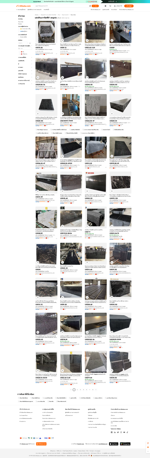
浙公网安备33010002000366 (100, 455)
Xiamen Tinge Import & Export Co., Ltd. (119, 52)
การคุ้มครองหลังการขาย (48, 421)
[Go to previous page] (71, 389)
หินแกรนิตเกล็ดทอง (24, 398)
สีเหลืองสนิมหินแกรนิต (119, 129)
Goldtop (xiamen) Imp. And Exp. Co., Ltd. (94, 307)
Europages (97, 450)
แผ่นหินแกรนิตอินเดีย (75, 129)
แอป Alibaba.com (103, 444)
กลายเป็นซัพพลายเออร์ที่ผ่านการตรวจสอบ (120, 422)
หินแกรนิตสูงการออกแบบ (42, 129)
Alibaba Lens (25, 444)
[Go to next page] (96, 389)
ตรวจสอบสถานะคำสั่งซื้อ (117, 418)
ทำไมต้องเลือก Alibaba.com (26, 412)
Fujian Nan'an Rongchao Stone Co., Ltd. (44, 342)
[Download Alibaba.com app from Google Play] (125, 443)
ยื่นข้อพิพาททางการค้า (93, 418)
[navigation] (25, 202)
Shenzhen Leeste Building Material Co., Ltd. (95, 89)
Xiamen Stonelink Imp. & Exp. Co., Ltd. (119, 307)
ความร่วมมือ (114, 425)
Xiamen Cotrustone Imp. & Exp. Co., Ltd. (45, 200)
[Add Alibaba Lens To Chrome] (41, 443)
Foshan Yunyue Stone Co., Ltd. (67, 53)
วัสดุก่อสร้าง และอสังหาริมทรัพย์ (48, 14)
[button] (90, 6)
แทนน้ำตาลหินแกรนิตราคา (43, 133)
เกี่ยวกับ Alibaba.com (25, 409)
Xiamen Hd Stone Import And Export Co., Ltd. (71, 236)
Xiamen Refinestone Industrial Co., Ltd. (44, 124)
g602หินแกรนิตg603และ (112, 398)
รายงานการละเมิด (92, 427)
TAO (87, 450)
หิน (59, 14)
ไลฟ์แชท (90, 415)
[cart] (110, 6)
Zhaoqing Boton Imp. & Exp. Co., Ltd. (93, 53)
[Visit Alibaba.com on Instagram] (121, 432)
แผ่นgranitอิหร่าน (98, 398)
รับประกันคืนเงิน (46, 415)
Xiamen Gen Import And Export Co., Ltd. (45, 272)
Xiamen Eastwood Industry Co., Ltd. (68, 166)
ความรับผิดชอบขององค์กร (26, 418)
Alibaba (36, 14)
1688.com (59, 450)
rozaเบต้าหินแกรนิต (48, 398)
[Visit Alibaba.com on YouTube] (124, 432)
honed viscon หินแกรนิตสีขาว (88, 133)
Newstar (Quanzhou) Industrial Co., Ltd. (119, 201)
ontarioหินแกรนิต (41, 401)
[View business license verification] (89, 455)
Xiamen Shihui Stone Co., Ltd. (117, 89)
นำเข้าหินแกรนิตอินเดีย (85, 398)
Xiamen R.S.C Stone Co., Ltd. (67, 88)
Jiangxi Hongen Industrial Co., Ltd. (68, 271)
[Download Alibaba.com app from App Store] (113, 443)
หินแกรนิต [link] (73, 14)
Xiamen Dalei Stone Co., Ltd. (116, 124)
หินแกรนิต (51, 401)
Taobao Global (81, 450)
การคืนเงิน (90, 421)
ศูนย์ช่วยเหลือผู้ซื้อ (92, 412)
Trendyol (92, 450)
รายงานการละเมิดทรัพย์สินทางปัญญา (97, 424)
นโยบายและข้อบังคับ (47, 428)
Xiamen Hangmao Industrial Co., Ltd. (44, 53)
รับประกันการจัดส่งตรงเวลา (49, 418)
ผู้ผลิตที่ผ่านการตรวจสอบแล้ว (72, 412)
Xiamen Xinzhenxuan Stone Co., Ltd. (68, 307)
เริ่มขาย (113, 415)
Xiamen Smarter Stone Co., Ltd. (92, 166)
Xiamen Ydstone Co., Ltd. (66, 124)
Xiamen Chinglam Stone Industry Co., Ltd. (45, 88)
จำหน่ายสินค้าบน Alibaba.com (118, 412)
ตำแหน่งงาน (23, 421)
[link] (148, 443)
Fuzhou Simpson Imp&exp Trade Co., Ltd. (94, 236)
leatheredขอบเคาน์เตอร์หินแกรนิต (91, 129)
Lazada (75, 450)
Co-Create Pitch (24, 415)
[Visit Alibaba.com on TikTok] (127, 432)
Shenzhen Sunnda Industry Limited (43, 307)
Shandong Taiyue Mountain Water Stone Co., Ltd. (96, 124)
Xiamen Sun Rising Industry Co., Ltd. (93, 201)
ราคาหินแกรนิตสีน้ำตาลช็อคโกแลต (59, 129)
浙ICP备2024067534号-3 (115, 455)
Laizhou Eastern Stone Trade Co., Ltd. (119, 166)
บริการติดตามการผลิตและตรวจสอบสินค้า (51, 425)
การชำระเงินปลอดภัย (47, 412)
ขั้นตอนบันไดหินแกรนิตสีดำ (72, 133)
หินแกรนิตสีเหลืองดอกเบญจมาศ (26, 401)
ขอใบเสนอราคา (69, 415)
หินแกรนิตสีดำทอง (36, 398)
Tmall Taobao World (67, 450)
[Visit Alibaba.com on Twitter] (118, 432)
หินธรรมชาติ (65, 14)
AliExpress (52, 450)
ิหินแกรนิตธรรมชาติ (62, 401)
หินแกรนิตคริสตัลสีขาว (61, 398)
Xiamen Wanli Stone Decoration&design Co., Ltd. (120, 272)
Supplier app (80, 444)
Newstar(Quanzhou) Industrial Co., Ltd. (94, 272)
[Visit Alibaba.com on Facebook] (112, 432)
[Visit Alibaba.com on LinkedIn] (115, 432)
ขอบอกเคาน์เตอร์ (106, 129)
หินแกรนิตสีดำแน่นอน (57, 133)
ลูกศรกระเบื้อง (73, 398)
